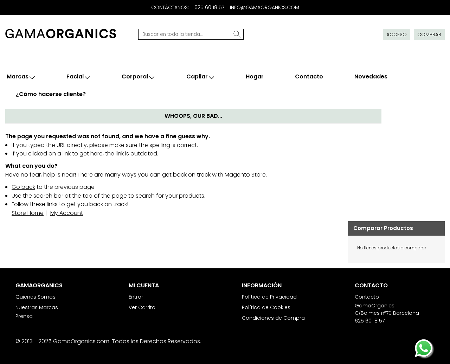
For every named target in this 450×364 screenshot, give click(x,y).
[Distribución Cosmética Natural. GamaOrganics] (60, 33)
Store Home (28, 213)
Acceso (396, 34)
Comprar (429, 34)
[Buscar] (237, 34)
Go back (23, 187)
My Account (66, 213)
